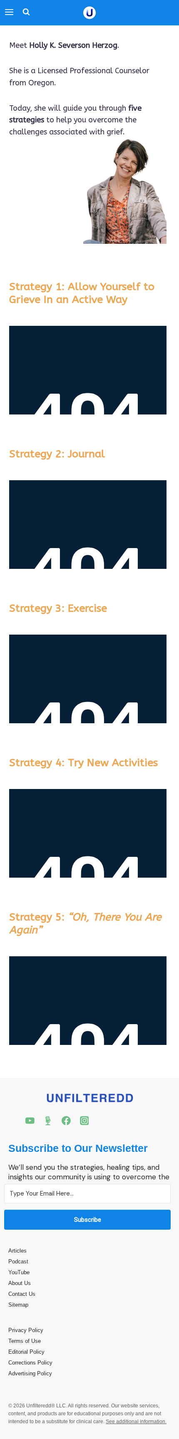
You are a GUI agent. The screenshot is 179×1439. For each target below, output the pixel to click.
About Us (19, 1283)
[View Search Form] (24, 12)
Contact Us (21, 1294)
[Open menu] (9, 12)
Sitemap (18, 1305)
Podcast (18, 1261)
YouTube (19, 1272)
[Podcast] (48, 1121)
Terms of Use (24, 1341)
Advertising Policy (30, 1373)
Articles (17, 1251)
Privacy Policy (25, 1330)
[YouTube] (30, 1121)
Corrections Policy (30, 1363)
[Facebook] (66, 1121)
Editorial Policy (26, 1352)
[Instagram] (84, 1121)
